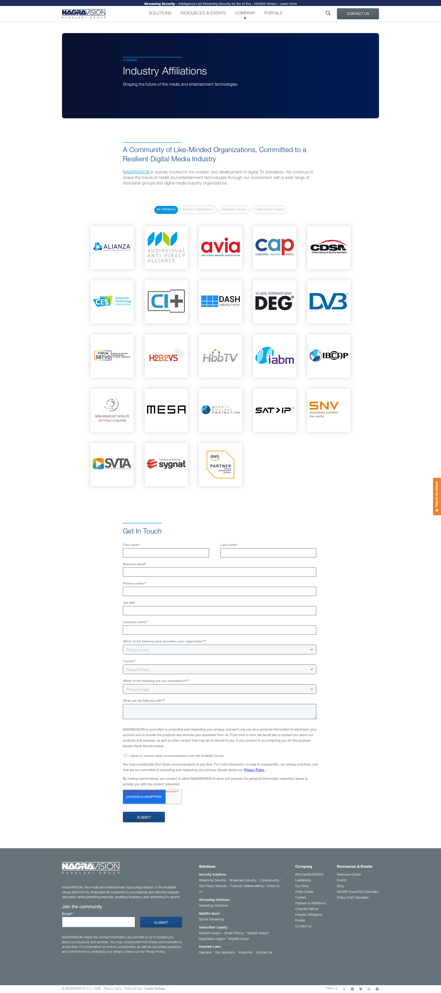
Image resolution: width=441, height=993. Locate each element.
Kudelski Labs (209, 947)
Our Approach (225, 952)
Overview (205, 952)
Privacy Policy (113, 988)
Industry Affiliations (308, 915)
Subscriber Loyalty (213, 927)
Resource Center (349, 875)
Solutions (160, 13)
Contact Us (358, 14)
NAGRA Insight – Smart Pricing (221, 933)
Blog (340, 886)
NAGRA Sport (209, 914)
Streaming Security (213, 880)
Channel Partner (306, 909)
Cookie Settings (154, 988)
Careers (300, 897)
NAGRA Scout (238, 939)
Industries (246, 952)
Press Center (304, 892)
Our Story (302, 886)
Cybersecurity (270, 880)
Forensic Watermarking (247, 886)
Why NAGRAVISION (309, 875)
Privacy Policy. (155, 952)
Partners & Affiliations (310, 903)
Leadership (303, 880)
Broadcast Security (243, 880)
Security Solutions (212, 875)
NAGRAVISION (137, 172)
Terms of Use (133, 988)
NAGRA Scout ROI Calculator (358, 892)
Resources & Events (203, 13)
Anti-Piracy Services (213, 886)
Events (341, 880)
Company (245, 13)
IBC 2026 (220, 3)
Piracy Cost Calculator (353, 897)
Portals (273, 13)
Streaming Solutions (214, 900)
